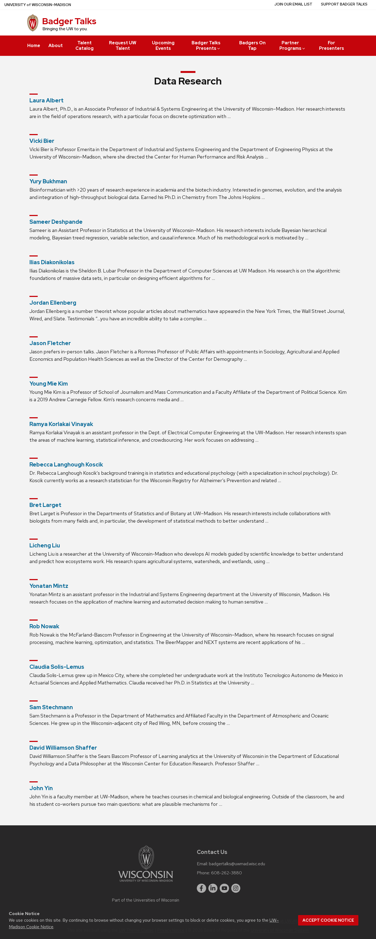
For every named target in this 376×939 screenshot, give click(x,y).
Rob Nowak (44, 626)
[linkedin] (213, 888)
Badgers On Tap (252, 45)
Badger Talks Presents (206, 45)
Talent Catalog (84, 45)
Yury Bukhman (48, 181)
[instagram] (236, 888)
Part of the (145, 900)
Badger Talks (69, 21)
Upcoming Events (163, 45)
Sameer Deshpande (56, 221)
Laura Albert (46, 100)
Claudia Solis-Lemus (56, 666)
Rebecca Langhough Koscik (66, 464)
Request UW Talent (122, 45)
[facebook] (201, 888)
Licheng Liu (44, 545)
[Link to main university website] (145, 883)
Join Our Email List (293, 4)
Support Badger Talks (344, 4)
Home (33, 45)
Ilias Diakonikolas (52, 262)
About (55, 45)
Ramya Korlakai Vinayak (61, 424)
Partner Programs (290, 45)
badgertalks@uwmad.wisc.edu (237, 864)
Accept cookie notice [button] (328, 920)
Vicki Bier (41, 140)
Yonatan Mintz (48, 585)
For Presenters (331, 45)
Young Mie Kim (48, 383)
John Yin (41, 788)
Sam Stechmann (51, 707)
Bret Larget (45, 505)
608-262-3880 (226, 873)
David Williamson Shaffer (63, 747)
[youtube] (224, 888)
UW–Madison (37, 4)
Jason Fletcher (50, 343)
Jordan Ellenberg (52, 302)
